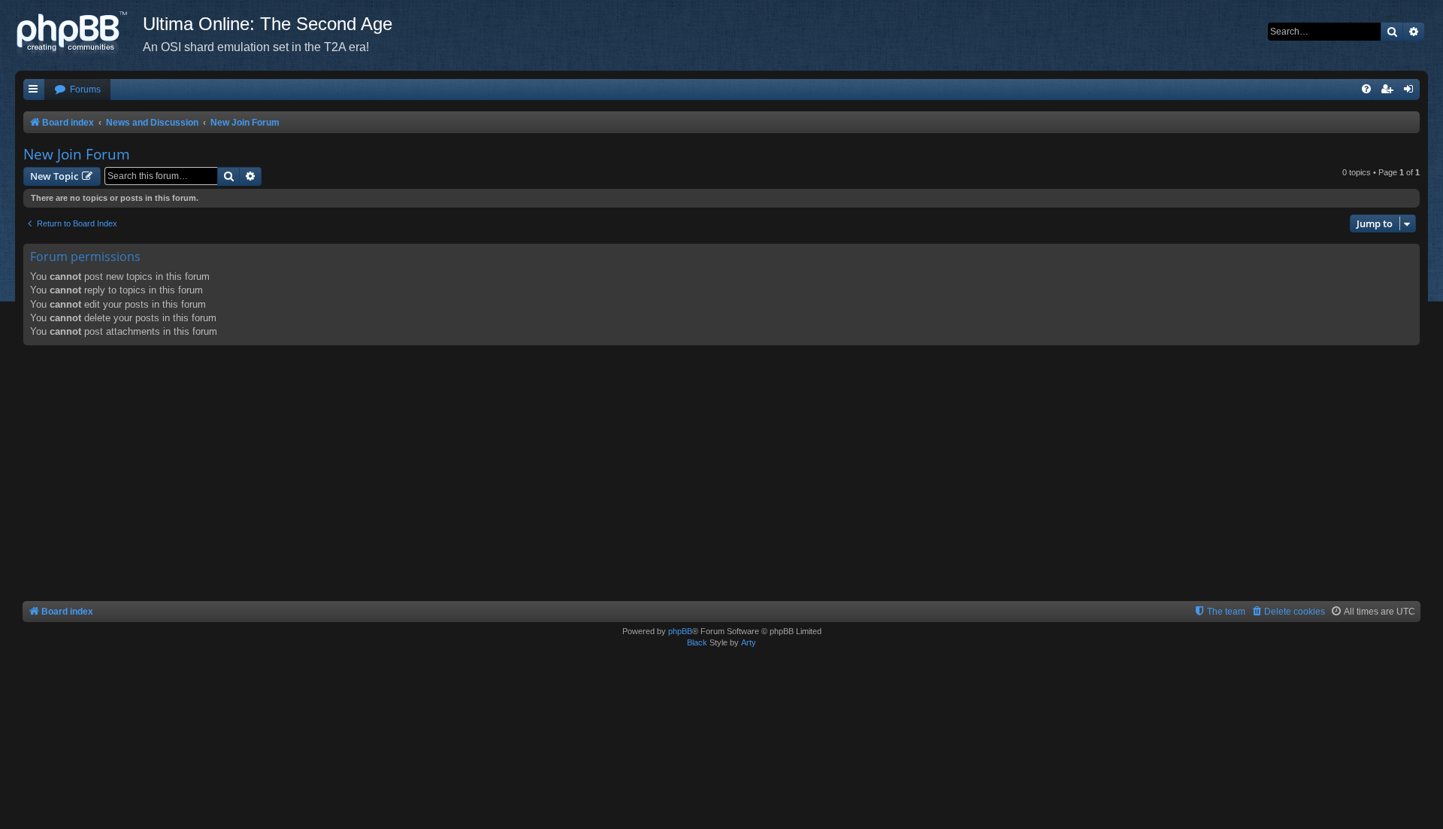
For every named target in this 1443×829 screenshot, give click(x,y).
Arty (748, 642)
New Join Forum (76, 154)
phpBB (680, 631)
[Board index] (79, 34)
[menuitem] (77, 90)
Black (697, 642)
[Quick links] (33, 90)
